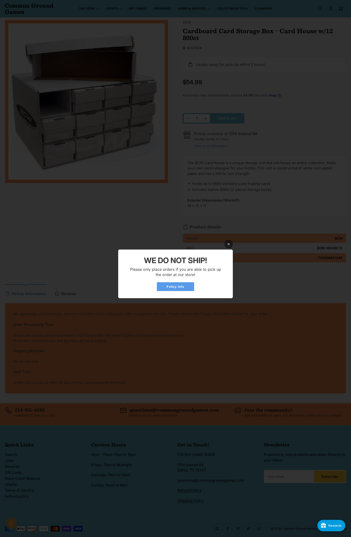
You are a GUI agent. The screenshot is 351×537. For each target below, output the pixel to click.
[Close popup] (228, 244)
